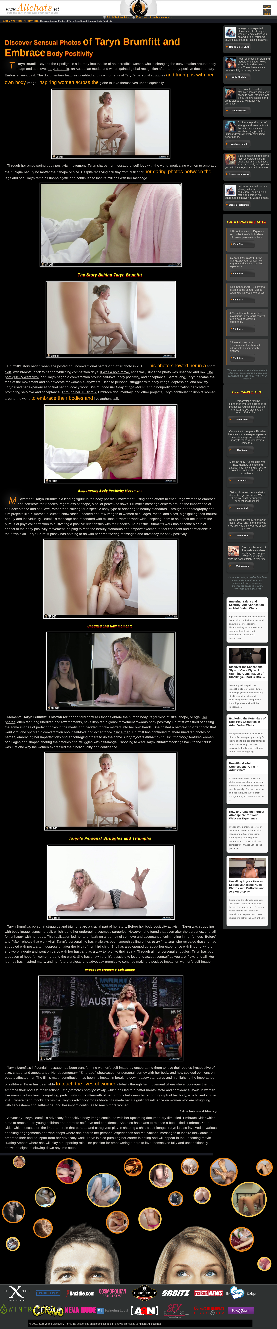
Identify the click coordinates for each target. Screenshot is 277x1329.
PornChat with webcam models (154, 17)
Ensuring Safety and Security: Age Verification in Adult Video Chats (246, 605)
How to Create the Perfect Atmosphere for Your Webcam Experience (246, 815)
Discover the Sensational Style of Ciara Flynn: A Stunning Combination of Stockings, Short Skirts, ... (247, 672)
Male (267, 6)
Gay (266, 10)
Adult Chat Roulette (118, 17)
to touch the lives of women (86, 1084)
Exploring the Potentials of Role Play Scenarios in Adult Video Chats (247, 722)
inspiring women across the (68, 82)
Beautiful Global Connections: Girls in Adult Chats (243, 767)
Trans (267, 13)
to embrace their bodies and (62, 398)
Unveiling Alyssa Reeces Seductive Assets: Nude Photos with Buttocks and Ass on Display (246, 886)
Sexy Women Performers (20, 20)
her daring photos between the (177, 171)
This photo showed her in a (176, 365)
